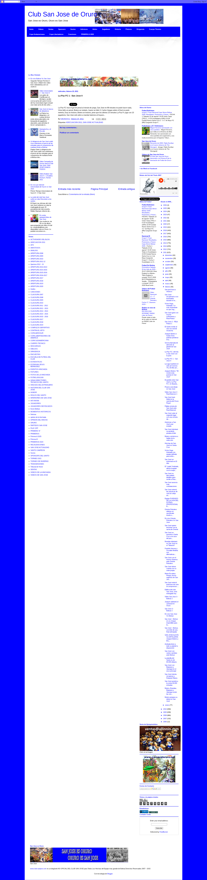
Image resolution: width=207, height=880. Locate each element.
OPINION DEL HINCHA (39, 420)
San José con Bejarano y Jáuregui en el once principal (170, 668)
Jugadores (106, 29)
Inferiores (84, 29)
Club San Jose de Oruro (62, 14)
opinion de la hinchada (38, 417)
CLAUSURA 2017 (37, 319)
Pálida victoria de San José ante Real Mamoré (171, 408)
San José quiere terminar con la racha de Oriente (171, 527)
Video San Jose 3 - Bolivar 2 (171, 597)
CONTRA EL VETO (37, 330)
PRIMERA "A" (35, 431)
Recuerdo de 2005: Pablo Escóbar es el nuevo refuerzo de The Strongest (162, 145)
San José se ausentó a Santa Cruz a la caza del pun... (171, 535)
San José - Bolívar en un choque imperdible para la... (171, 622)
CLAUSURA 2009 (37, 300)
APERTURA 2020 (37, 286)
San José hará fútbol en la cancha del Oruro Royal (172, 400)
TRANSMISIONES (37, 464)
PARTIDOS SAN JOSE (39, 425)
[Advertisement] (91, 55)
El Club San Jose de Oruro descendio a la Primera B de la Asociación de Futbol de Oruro (160, 158)
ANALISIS (34, 250)
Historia (118, 29)
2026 (165, 205)
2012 (165, 249)
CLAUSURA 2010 (37, 303)
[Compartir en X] (101, 119)
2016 (165, 237)
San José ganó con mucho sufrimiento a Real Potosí (171, 315)
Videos (40, 29)
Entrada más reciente (69, 189)
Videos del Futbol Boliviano (148, 289)
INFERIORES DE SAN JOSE (41, 398)
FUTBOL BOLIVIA (37, 377)
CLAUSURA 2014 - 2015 (39, 314)
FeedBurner (164, 832)
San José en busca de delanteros (46, 110)
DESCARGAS (36, 346)
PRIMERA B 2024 (37, 442)
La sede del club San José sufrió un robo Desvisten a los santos (41, 199)
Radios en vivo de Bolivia (148, 308)
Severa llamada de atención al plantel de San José (171, 346)
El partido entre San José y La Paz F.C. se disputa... (172, 382)
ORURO (34, 423)
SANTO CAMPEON (38, 450)
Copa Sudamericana (37, 34)
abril (167, 280)
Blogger (110, 874)
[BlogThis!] (99, 119)
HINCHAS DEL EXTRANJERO (42, 385)
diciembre (168, 255)
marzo (167, 284)
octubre (168, 261)
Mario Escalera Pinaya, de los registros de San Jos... (171, 576)
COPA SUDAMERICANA (40, 340)
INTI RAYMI (35, 401)
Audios (33, 289)
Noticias (33, 414)
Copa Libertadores (56, 34)
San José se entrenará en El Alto (171, 461)
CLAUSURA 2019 (37, 325)
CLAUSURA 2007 (37, 294)
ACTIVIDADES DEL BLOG (40, 239)
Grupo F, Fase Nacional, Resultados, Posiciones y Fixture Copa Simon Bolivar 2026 (149, 242)
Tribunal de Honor (37, 467)
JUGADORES (36, 403)
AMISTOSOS (35, 248)
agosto (167, 268)
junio (167, 274)
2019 (165, 227)
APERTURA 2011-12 (38, 261)
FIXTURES (34, 372)
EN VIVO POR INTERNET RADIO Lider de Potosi (148, 313)
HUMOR (34, 392)
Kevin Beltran (35, 409)
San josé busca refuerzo (170, 290)
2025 (165, 208)
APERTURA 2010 (37, 259)
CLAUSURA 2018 (37, 322)
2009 (165, 712)
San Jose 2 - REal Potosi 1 (171, 322)
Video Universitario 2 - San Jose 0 (46, 92)
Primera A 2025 (36, 436)
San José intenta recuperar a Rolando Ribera (171, 676)
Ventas (50, 29)
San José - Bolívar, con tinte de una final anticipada (171, 630)
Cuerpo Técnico (155, 29)
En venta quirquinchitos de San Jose (45, 217)
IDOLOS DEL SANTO (38, 395)
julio (166, 271)
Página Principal (99, 189)
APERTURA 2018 (37, 281)
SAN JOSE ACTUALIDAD (93, 122)
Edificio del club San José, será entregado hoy (171, 591)
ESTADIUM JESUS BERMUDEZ (38, 365)
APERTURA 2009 (37, 256)
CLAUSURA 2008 (37, 297)
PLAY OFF (34, 428)
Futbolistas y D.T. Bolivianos (152, 126)
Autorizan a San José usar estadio (170, 424)
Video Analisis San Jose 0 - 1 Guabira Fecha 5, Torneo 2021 (46, 177)
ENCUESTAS (35, 354)
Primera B (34, 439)
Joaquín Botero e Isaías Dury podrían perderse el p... (171, 336)
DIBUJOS (34, 349)
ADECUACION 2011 (74, 122)
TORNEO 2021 (36, 458)
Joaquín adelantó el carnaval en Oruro (171, 603)
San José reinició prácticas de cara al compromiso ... (172, 584)
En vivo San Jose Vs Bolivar (171, 615)
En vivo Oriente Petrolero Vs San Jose (171, 520)
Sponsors (62, 29)
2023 (165, 214)
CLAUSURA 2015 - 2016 (39, 316)
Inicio (31, 29)
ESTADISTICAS (36, 362)
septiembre (169, 265)
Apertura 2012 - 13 (37, 264)
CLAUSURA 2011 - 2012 (39, 305)
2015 (165, 240)
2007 (165, 718)
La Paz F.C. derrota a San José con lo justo (171, 354)
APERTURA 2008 (37, 253)
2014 (165, 243)
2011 (165, 252)
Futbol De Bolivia (148, 265)
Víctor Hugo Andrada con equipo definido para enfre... (171, 453)
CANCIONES (35, 292)
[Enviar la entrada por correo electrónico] (92, 119)
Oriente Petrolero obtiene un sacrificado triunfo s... (171, 512)
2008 (165, 715)
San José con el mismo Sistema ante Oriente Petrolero (171, 560)
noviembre (169, 258)
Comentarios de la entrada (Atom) (82, 194)
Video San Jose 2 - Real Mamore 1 (171, 393)
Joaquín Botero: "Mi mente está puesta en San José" (172, 374)
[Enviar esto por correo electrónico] (97, 119)
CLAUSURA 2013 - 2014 (39, 311)
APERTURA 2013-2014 (39, 267)
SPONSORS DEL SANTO (40, 456)
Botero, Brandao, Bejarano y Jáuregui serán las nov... (171, 691)
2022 (165, 218)
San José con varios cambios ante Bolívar (171, 653)
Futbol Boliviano (148, 110)
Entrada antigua (126, 189)
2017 (165, 233)
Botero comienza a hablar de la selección (171, 438)
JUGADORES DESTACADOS (41, 406)
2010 (165, 709)
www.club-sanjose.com (38, 869)
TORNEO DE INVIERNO (40, 461)
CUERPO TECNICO (38, 343)
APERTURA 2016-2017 (39, 275)
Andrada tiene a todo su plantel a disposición (171, 646)
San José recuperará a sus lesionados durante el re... (171, 297)
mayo (167, 277)
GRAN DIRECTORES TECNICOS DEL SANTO (39, 381)
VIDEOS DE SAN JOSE (39, 475)
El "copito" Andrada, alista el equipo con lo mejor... (172, 468)
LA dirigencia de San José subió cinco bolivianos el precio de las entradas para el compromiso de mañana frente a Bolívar (42, 144)
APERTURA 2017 (37, 278)
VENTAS (34, 469)
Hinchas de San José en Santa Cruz (170, 445)
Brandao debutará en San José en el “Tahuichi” (171, 543)
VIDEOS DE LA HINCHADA (41, 472)
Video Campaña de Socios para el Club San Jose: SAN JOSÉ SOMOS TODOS (46, 165)
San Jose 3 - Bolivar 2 (169, 610)
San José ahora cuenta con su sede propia (170, 568)
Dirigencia (140, 29)
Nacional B (146, 236)
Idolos (95, 29)
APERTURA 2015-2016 (39, 272)
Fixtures (129, 29)
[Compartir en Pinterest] (105, 119)
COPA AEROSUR (37, 333)
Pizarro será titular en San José (171, 388)
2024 (165, 211)
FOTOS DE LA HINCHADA (40, 375)
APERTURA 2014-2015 (39, 270)
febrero (168, 287)
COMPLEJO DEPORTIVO (40, 327)
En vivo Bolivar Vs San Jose (41, 78)
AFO (32, 245)
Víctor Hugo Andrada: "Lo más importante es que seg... (171, 306)
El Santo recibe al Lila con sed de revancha (171, 328)
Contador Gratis (145, 814)
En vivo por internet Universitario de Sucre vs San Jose (41, 187)
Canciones (72, 34)
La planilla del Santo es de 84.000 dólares (171, 660)
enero (167, 705)
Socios (73, 29)
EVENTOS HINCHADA (39, 369)
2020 (165, 224)
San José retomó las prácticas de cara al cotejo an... (171, 492)
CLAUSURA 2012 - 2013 (39, 308)
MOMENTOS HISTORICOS (41, 412)
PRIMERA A (35, 434)
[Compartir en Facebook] (103, 119)
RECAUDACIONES (38, 445)
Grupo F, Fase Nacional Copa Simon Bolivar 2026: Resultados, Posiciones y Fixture (149, 211)
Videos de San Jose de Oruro (153, 154)
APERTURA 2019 (37, 283)
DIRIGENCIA (35, 351)
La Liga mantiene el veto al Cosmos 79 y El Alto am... (171, 366)
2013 (165, 246)
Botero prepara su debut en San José (171, 699)
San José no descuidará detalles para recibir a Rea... (171, 476)
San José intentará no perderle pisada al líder (171, 431)
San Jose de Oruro (149, 141)
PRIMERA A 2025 (87, 34)
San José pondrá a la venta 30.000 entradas (171, 683)
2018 (165, 230)
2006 (165, 722)
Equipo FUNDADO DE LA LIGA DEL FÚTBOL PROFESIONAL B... (171, 502)
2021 (165, 221)
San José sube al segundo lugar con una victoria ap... (171, 416)
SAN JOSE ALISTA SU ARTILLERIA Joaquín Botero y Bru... (171, 638)
